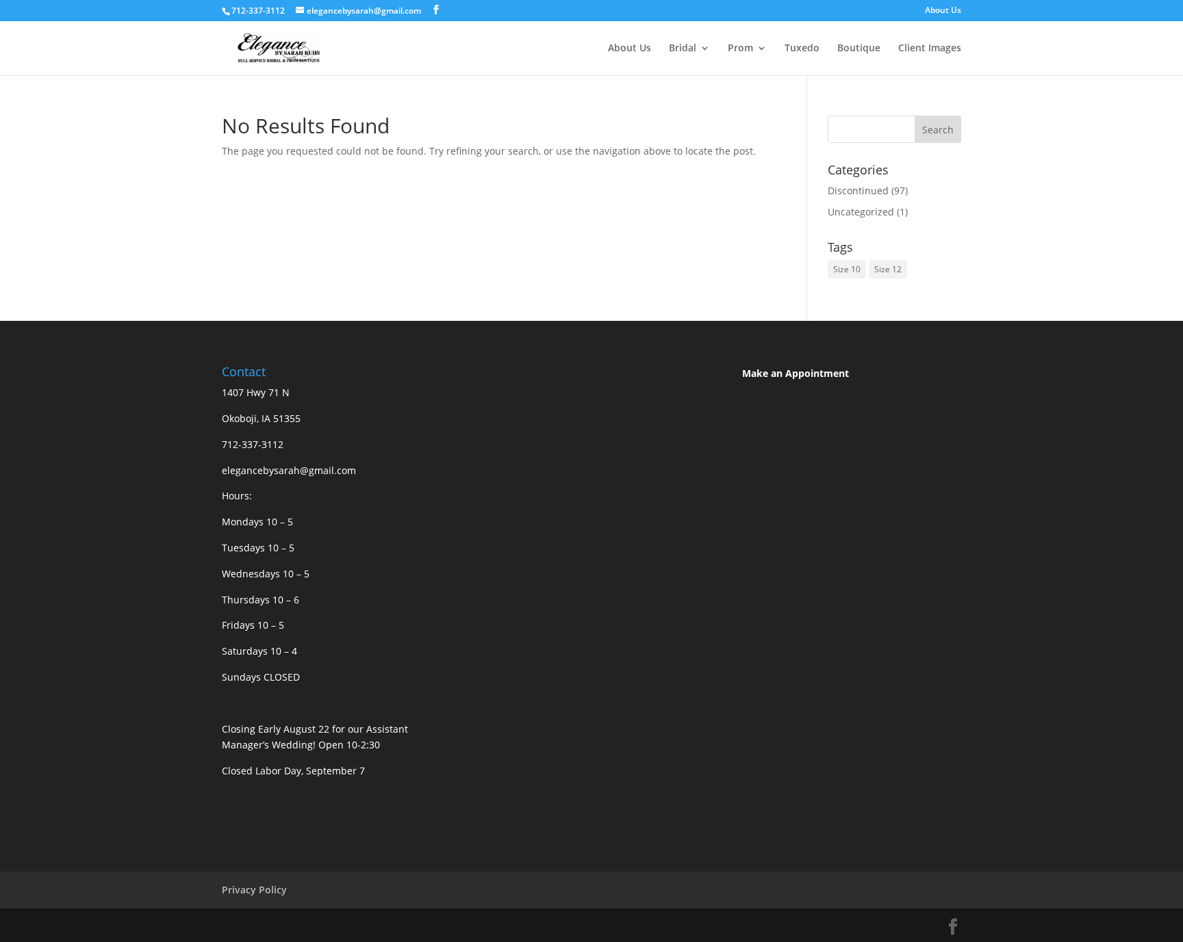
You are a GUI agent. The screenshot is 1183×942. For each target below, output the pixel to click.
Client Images (929, 48)
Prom (740, 48)
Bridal (682, 48)
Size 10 (847, 269)
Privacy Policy (254, 889)
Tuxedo (802, 48)
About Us (943, 11)
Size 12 (888, 269)
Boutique (858, 48)
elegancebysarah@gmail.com (289, 470)
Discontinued (858, 190)
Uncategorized (861, 211)
